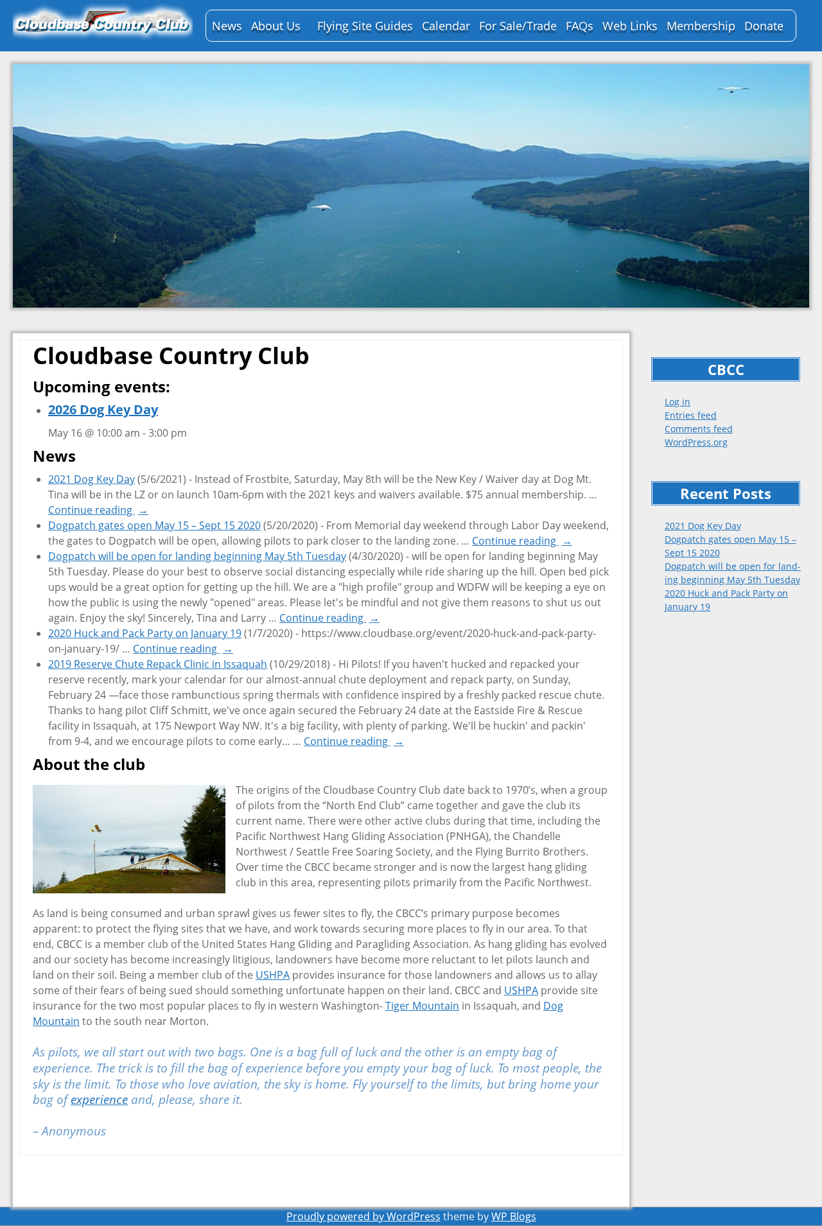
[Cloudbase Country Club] (103, 22)
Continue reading (98, 510)
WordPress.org (696, 442)
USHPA (273, 975)
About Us (276, 25)
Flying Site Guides (365, 25)
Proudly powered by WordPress (363, 1216)
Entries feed (691, 415)
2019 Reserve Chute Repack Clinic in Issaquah (157, 664)
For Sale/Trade (518, 25)
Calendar (446, 25)
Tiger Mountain (422, 1006)
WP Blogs (513, 1216)
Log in (677, 402)
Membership (701, 25)
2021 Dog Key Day (703, 526)
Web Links (630, 25)
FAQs (579, 25)
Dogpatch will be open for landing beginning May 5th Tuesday (197, 556)
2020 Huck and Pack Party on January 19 (144, 633)
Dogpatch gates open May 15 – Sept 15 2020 (154, 525)
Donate (763, 25)
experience (99, 1099)
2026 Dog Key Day (103, 409)
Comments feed (699, 429)
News (227, 25)
